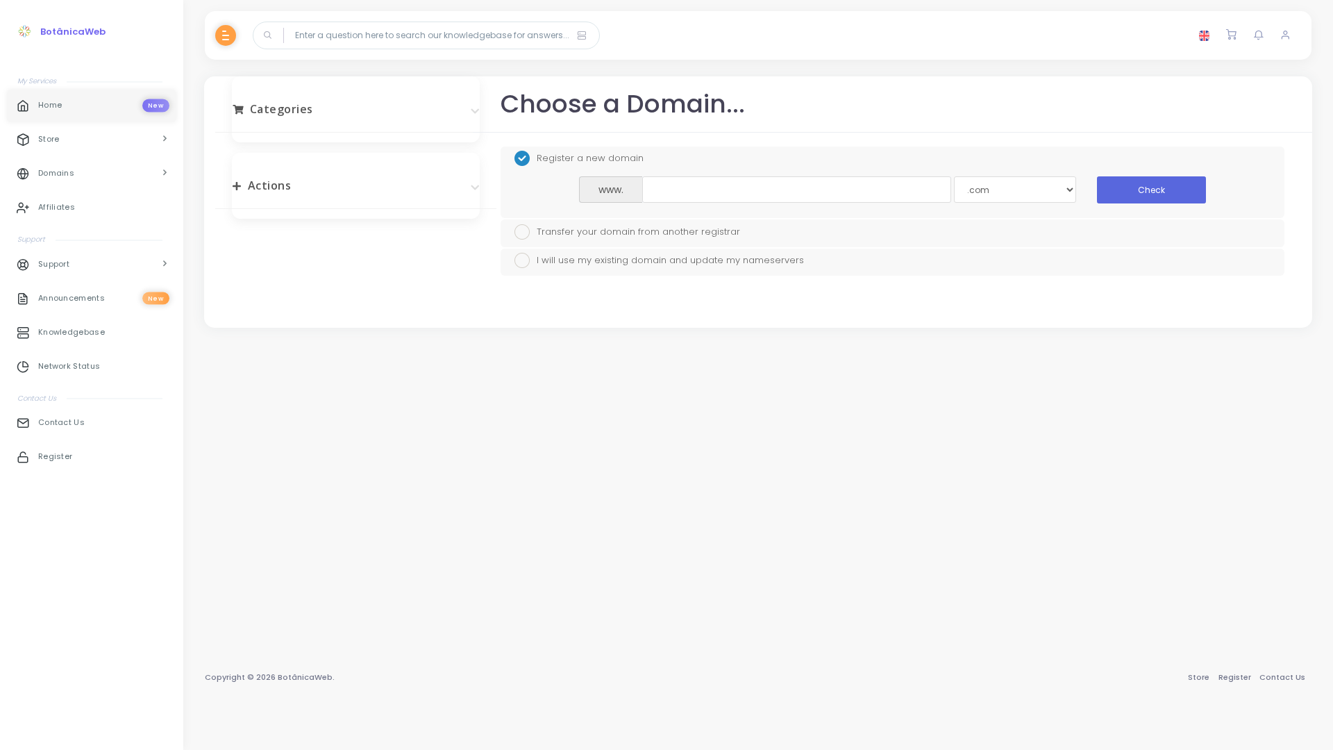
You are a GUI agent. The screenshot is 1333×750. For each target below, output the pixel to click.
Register (1234, 677)
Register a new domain (590, 158)
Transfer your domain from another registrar (638, 231)
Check (1151, 190)
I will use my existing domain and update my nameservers (670, 260)
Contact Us (1282, 677)
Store (1198, 677)
